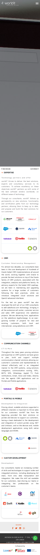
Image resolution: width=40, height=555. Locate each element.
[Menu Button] (37, 3)
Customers (33, 169)
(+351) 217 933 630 (13, 542)
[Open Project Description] (20, 551)
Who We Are (6, 169)
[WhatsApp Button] (35, 538)
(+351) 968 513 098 (27, 542)
